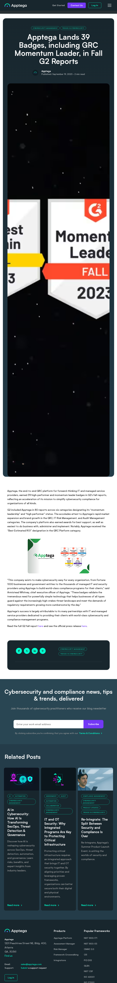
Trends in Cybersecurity (73, 28)
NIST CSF (88, 971)
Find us (8, 955)
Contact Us (77, 5)
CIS (85, 954)
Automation (20, 796)
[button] (109, 5)
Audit (63, 796)
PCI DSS (88, 960)
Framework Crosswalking (66, 954)
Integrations (60, 960)
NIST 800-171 (90, 938)
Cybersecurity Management (45, 28)
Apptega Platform (63, 938)
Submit (24, 968)
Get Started (58, 5)
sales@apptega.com (31, 964)
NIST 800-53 (90, 943)
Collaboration (52, 806)
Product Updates (90, 808)
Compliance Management (94, 796)
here (41, 626)
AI (10, 796)
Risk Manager (60, 949)
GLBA (86, 965)
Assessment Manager (64, 943)
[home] (16, 5)
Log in (11, 977)
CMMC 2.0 (89, 949)
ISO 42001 (89, 977)
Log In (95, 5)
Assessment (51, 796)
